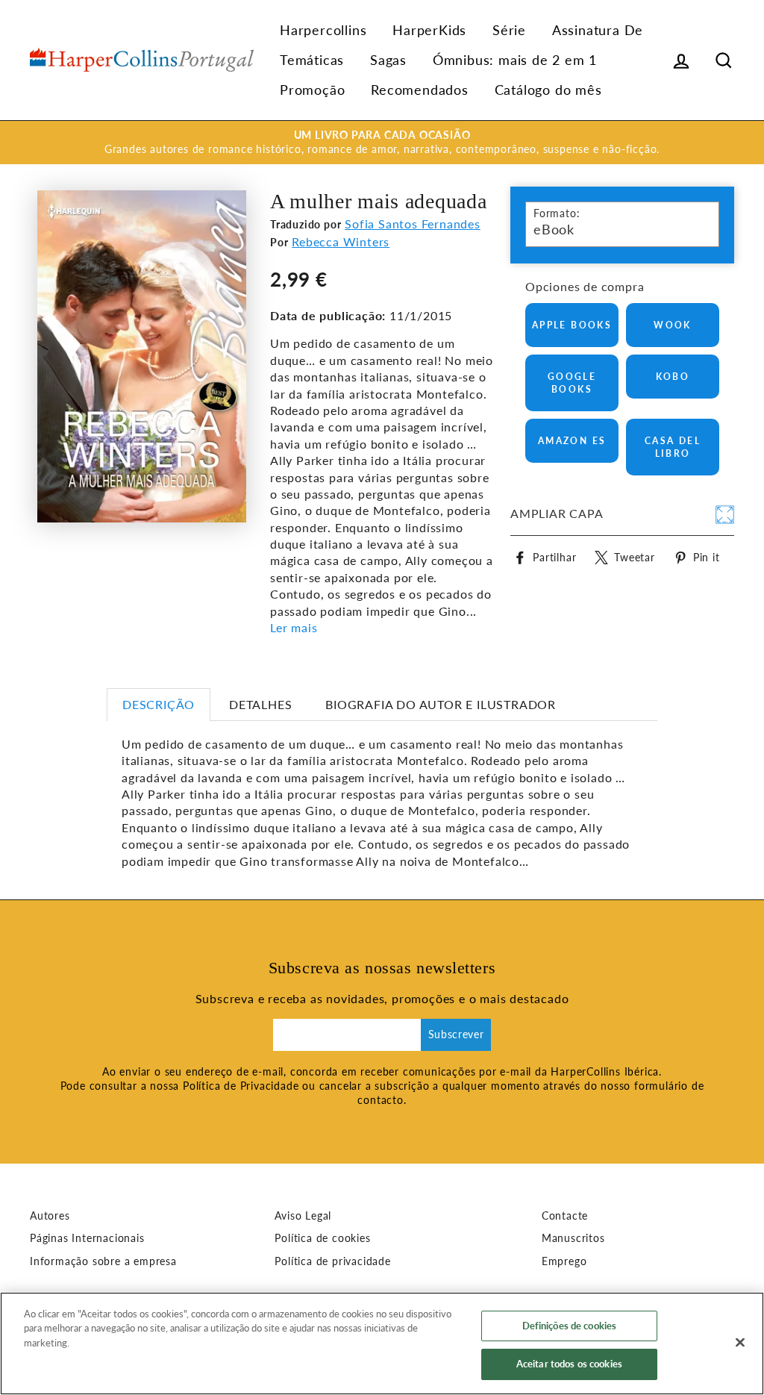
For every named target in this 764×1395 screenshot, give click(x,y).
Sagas (388, 60)
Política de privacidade (332, 1261)
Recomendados (420, 89)
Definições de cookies (569, 1326)
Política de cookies (322, 1238)
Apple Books (572, 325)
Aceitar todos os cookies (569, 1364)
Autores (50, 1216)
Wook (673, 325)
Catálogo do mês (548, 89)
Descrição (158, 704)
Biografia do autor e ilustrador (440, 704)
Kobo (673, 376)
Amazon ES (572, 440)
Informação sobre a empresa (103, 1261)
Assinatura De (597, 30)
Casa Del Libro (673, 447)
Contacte (565, 1216)
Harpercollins (323, 30)
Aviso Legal (303, 1216)
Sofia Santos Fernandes (412, 223)
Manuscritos (573, 1238)
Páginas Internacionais (87, 1238)
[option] (382, 142)
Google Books (572, 383)
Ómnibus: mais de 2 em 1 (515, 60)
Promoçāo (312, 89)
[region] (382, 1343)
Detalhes (260, 704)
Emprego (564, 1261)
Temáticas (312, 60)
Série (509, 30)
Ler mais (293, 627)
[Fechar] (740, 1342)
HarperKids (429, 30)
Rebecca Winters (340, 241)
